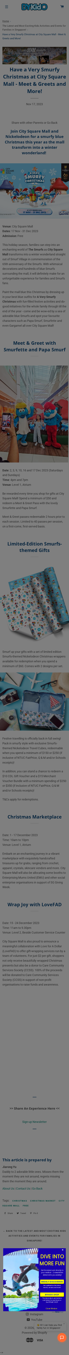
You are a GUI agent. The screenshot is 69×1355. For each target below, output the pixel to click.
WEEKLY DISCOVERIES (52, 1281)
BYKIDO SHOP (52, 1294)
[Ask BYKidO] (61, 1337)
